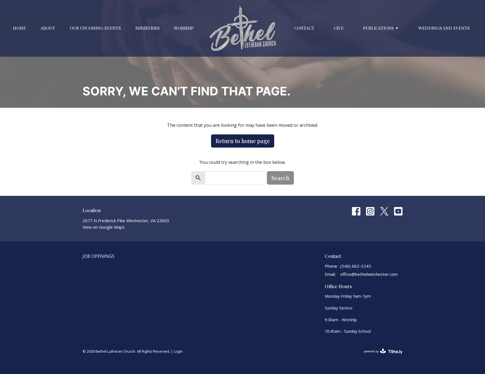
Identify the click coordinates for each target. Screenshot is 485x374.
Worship (183, 28)
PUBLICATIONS (378, 28)
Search (280, 178)
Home (19, 28)
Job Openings (99, 256)
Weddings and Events (444, 28)
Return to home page (243, 140)
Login (178, 351)
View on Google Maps (104, 227)
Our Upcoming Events (95, 28)
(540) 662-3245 (355, 266)
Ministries (147, 28)
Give (339, 28)
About (47, 28)
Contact (304, 28)
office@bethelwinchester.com (369, 274)
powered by (380, 356)
